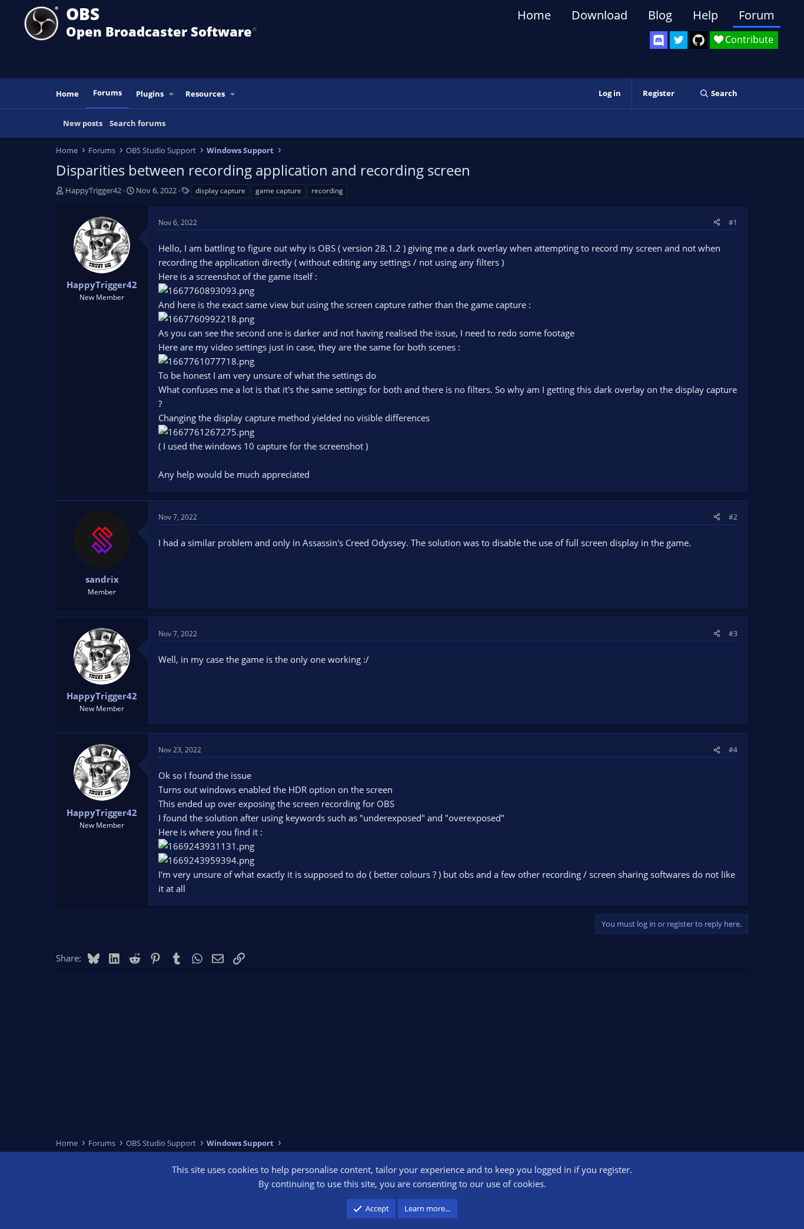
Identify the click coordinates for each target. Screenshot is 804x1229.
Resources (205, 93)
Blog (660, 15)
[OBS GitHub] (698, 40)
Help (705, 15)
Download (599, 15)
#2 (733, 517)
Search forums (137, 123)
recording (327, 191)
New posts (82, 123)
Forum (757, 15)
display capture (220, 191)
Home (534, 15)
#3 (733, 634)
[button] (172, 94)
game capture (278, 191)
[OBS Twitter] (678, 40)
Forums (107, 92)
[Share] (717, 222)
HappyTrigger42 (93, 190)
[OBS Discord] (658, 40)
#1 (733, 222)
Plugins (150, 93)
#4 (733, 750)
